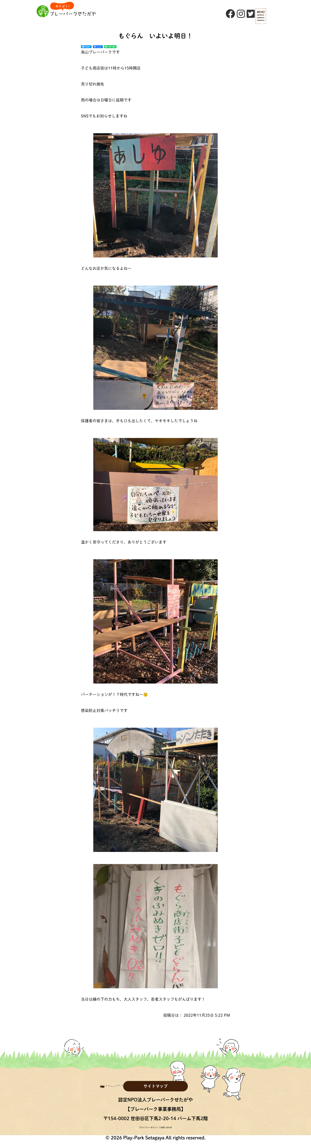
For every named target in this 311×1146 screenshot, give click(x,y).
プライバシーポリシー (148, 1127)
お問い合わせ (166, 1127)
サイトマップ (155, 1086)
